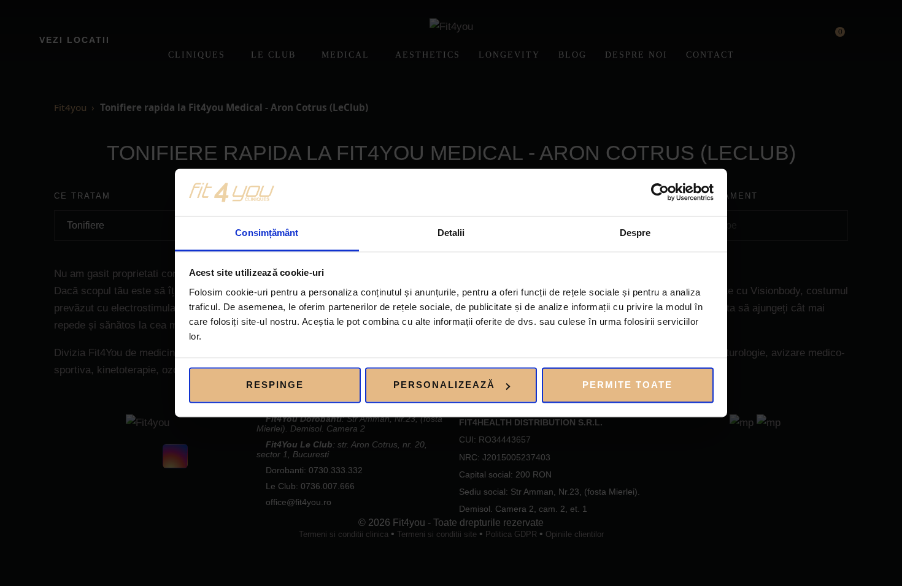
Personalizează (444, 385)
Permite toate (627, 385)
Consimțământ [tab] (266, 232)
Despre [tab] (635, 232)
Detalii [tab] (451, 232)
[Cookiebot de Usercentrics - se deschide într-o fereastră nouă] (660, 192)
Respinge (275, 385)
